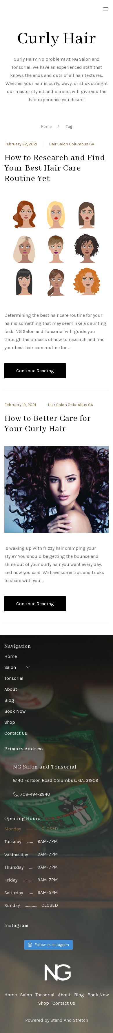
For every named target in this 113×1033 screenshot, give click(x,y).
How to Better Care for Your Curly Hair (47, 424)
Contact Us (15, 733)
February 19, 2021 (20, 404)
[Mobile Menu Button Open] (106, 9)
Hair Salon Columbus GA (71, 144)
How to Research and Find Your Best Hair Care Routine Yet (54, 168)
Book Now (15, 711)
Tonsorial (13, 678)
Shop (9, 722)
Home (46, 126)
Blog (9, 700)
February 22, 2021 (20, 144)
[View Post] (56, 247)
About (10, 689)
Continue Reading (35, 370)
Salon (10, 667)
